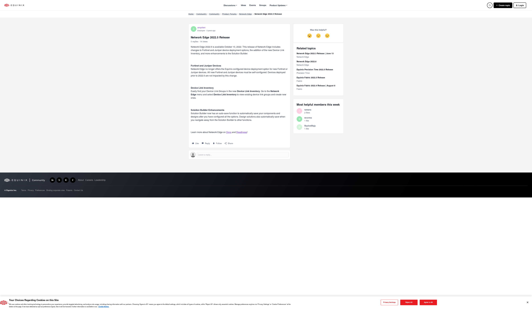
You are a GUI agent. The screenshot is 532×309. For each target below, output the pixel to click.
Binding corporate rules (55, 190)
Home (191, 14)
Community (201, 14)
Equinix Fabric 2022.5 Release (311, 77)
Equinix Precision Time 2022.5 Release (315, 69)
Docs (228, 132)
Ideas (243, 5)
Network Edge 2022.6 (306, 61)
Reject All (408, 302)
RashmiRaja (310, 125)
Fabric (299, 81)
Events (252, 5)
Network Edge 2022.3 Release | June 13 (315, 53)
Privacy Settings (389, 302)
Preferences (40, 190)
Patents (69, 190)
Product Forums (229, 14)
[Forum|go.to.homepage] (14, 5)
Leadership (100, 180)
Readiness (241, 132)
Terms (23, 190)
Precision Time (303, 72)
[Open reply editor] (239, 154)
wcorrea (308, 117)
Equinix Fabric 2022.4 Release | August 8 (316, 85)
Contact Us (78, 190)
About (81, 180)
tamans (307, 109)
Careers (89, 180)
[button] (503, 5)
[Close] (528, 302)
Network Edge (245, 14)
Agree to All (428, 302)
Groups (262, 5)
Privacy (31, 190)
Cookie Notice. (103, 306)
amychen (201, 27)
